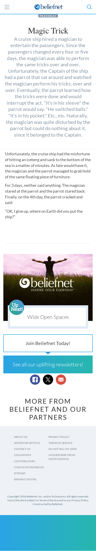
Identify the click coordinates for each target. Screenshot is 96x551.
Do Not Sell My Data (62, 449)
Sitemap (19, 473)
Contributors (24, 461)
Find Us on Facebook (29, 467)
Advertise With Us (27, 443)
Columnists (22, 455)
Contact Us (22, 449)
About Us (20, 437)
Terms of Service (60, 443)
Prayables (48, 16)
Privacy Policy (59, 437)
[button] (89, 7)
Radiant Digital (25, 479)
